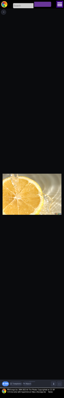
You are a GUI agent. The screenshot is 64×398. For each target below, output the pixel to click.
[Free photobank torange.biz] (4, 4)
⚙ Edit (5, 384)
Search (42, 4)
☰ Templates (15, 384)
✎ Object (27, 384)
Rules (50, 392)
